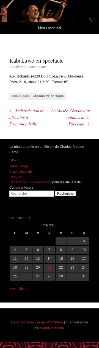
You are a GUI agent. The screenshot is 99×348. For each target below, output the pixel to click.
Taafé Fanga (18, 166)
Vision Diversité (21, 171)
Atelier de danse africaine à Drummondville (26, 117)
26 (27, 276)
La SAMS (16, 177)
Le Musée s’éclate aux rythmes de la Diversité (70, 117)
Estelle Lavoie (36, 67)
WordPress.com (52, 328)
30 (72, 276)
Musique (57, 96)
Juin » (23, 289)
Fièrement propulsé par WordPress (37, 322)
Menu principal (49, 28)
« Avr (13, 289)
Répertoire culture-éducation (30, 182)
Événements (40, 96)
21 (49, 267)
